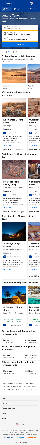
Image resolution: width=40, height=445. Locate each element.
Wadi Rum (29, 371)
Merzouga (7, 371)
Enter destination (12, 27)
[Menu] (37, 3)
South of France (31, 356)
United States (30, 340)
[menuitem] (7, 9)
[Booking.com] (6, 3)
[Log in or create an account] (31, 3)
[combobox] (22, 29)
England (6, 356)
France (6, 340)
